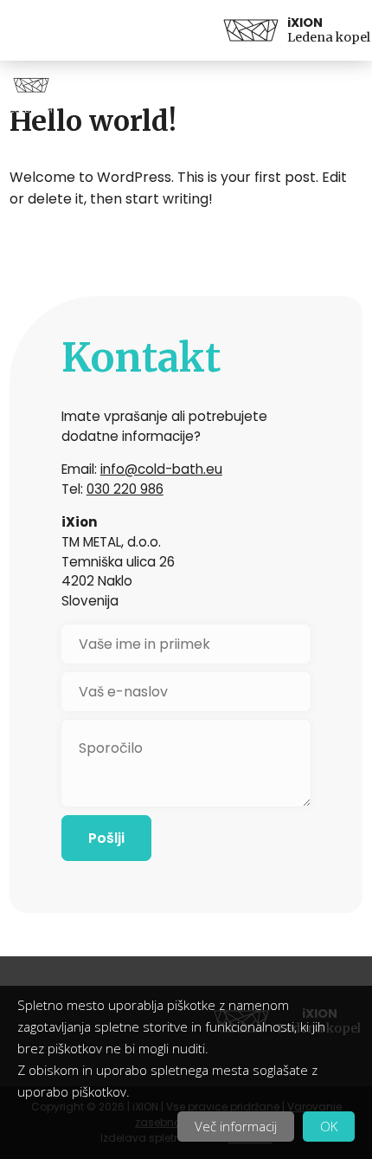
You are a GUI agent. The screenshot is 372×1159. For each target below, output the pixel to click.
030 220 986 (125, 489)
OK (328, 1126)
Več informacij (236, 1126)
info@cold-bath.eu (161, 469)
